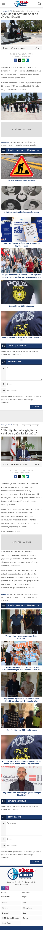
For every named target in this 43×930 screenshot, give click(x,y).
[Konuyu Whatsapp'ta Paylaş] (23, 60)
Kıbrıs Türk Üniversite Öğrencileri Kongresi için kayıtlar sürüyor (21, 244)
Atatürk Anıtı (30, 142)
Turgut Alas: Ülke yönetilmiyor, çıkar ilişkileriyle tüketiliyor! (21, 794)
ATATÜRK (20, 142)
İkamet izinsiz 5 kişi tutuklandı (21, 306)
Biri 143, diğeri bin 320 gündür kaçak (21, 730)
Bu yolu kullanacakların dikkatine (21, 181)
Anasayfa (4, 11)
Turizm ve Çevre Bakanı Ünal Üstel (26, 597)
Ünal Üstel (5, 600)
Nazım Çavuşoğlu (30, 145)
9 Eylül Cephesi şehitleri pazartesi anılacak (21, 212)
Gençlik (19, 145)
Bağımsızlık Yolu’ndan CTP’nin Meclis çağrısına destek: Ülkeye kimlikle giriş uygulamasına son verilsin (21, 277)
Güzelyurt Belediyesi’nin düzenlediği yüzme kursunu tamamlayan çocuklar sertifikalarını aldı (21, 668)
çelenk (11, 145)
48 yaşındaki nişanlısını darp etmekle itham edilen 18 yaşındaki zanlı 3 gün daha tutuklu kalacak (22, 701)
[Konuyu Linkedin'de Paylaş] (27, 60)
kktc (3, 597)
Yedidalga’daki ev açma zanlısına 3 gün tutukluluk (21, 637)
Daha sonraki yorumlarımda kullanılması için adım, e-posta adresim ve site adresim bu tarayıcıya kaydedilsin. (21, 399)
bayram (4, 145)
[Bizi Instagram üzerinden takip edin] (7, 888)
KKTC (10, 11)
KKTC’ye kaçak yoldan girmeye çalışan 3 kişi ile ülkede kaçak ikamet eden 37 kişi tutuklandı (21, 762)
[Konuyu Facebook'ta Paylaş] (15, 60)
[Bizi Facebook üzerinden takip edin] (3, 888)
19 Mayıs (13, 142)
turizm (8, 597)
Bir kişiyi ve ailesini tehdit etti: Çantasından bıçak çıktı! (21, 338)
